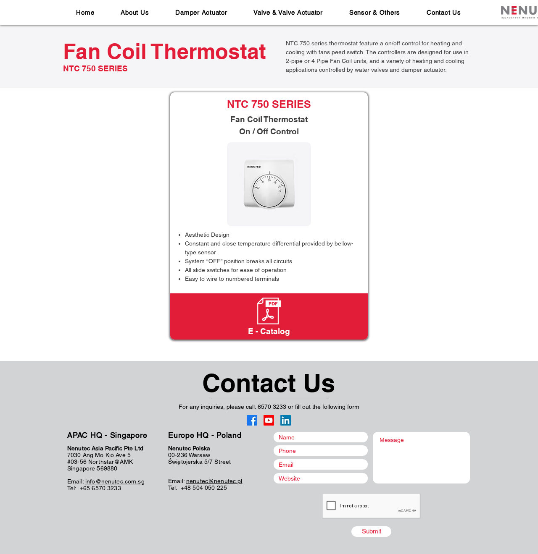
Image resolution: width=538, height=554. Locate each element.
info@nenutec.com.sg (115, 481)
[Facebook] (252, 420)
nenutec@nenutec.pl (214, 481)
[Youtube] (269, 420)
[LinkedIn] (285, 420)
